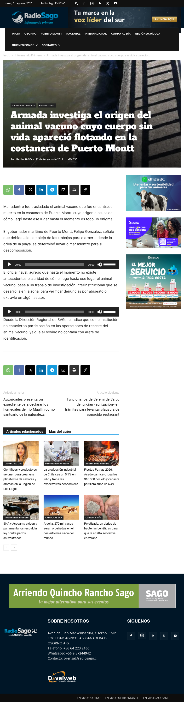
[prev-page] (6, 548)
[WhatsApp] (8, 190)
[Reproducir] (9, 264)
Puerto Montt (51, 33)
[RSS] (99, 3)
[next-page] (14, 548)
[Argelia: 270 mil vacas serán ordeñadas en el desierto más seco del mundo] (61, 507)
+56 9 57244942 (78, 653)
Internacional (96, 33)
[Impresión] (74, 190)
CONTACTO (49, 45)
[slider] (110, 264)
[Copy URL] (85, 190)
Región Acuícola (147, 33)
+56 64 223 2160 (76, 648)
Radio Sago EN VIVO (52, 3)
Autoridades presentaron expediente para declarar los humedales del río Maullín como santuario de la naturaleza (29, 407)
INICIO (16, 33)
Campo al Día (121, 33)
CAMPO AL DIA (13, 463)
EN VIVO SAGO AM (155, 698)
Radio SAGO (24, 159)
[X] (107, 3)
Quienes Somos (23, 45)
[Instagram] (91, 3)
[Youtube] (115, 3)
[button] (76, 3)
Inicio (6, 55)
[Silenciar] (99, 264)
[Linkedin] (41, 190)
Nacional (73, 33)
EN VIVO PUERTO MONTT (121, 698)
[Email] (63, 190)
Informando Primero (28, 55)
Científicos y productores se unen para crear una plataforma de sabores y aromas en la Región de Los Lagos (20, 479)
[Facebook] (83, 3)
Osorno (30, 33)
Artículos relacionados (24, 431)
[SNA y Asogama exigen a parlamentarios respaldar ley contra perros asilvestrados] (21, 507)
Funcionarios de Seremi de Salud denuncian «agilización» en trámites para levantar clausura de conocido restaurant (92, 407)
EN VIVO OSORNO (88, 698)
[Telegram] (52, 190)
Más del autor (60, 431)
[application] (61, 264)
